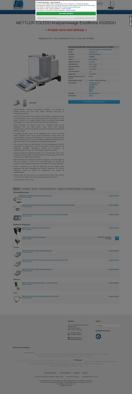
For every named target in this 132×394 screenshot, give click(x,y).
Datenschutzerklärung (74, 7)
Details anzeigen (70, 10)
